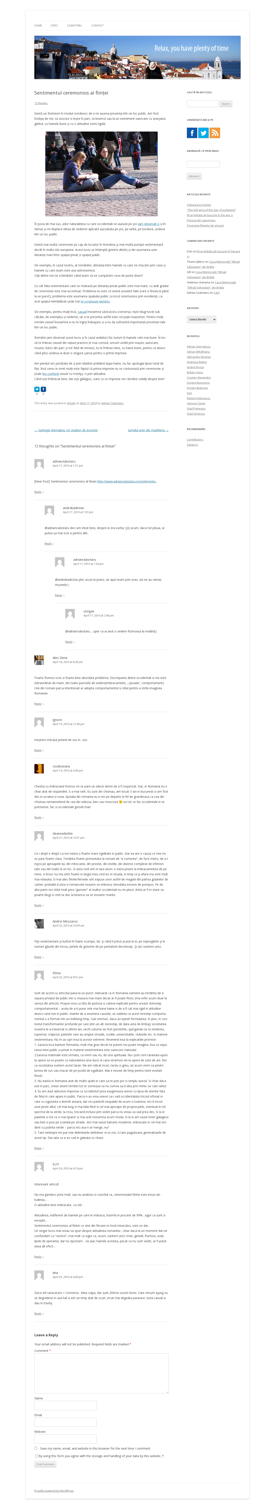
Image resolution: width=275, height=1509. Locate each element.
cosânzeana (61, 766)
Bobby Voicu (195, 372)
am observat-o (149, 224)
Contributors (195, 439)
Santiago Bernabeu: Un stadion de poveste (66, 430)
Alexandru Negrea (199, 357)
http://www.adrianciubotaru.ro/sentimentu (126, 481)
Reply (38, 492)
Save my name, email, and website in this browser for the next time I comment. (95, 1448)
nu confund (51, 374)
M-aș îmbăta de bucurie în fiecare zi (210, 215)
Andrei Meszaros (65, 921)
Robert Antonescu (198, 398)
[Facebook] (192, 133)
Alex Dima (60, 657)
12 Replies (41, 103)
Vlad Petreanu (196, 408)
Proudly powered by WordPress (53, 1491)
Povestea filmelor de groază (205, 225)
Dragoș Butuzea (197, 388)
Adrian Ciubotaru (112, 403)
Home (38, 25)
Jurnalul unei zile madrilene (148, 430)
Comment (42, 1351)
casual (82, 312)
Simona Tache (196, 403)
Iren (189, 393)
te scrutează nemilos (95, 301)
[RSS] (215, 133)
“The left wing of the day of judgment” (211, 210)
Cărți (54, 25)
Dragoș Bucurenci (198, 383)
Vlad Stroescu (196, 414)
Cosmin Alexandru (199, 377)
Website (40, 1432)
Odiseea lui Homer (199, 205)
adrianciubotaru (64, 461)
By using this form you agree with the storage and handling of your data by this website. (101, 1456)
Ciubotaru (74, 25)
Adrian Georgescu (199, 346)
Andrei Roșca (195, 367)
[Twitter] (203, 133)
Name (38, 1398)
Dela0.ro (192, 445)
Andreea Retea (197, 362)
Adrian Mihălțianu (198, 352)
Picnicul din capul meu (201, 220)
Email (38, 1415)
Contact (97, 25)
